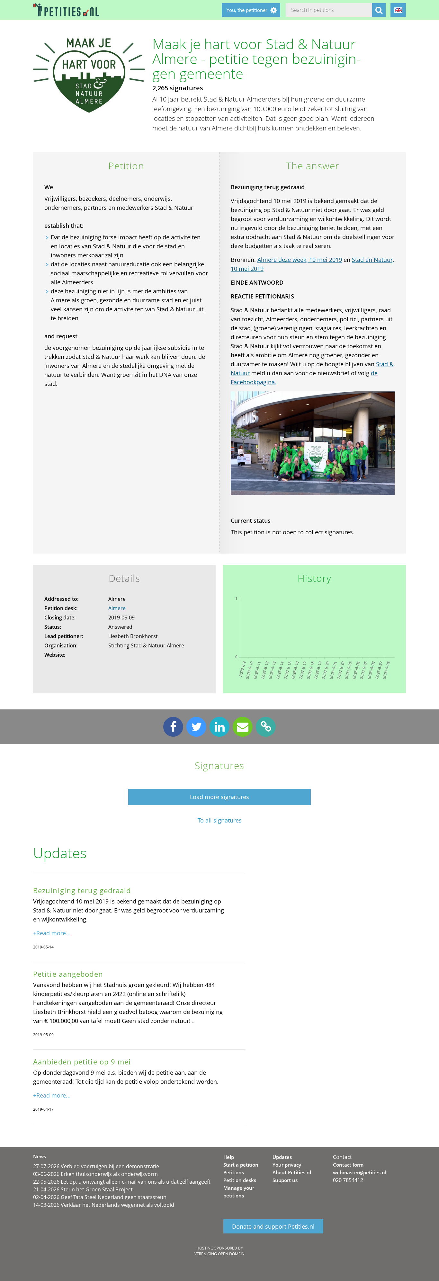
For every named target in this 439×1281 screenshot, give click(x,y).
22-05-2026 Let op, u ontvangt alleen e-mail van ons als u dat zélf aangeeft (122, 1181)
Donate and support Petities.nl (273, 1226)
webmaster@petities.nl (359, 1172)
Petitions (233, 1172)
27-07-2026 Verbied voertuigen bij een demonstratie (96, 1166)
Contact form (348, 1164)
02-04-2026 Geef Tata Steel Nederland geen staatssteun (99, 1197)
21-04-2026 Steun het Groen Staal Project (83, 1189)
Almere (117, 608)
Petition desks (239, 1180)
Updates (282, 1157)
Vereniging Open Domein (219, 1254)
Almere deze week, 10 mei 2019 (299, 259)
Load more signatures (219, 797)
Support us (285, 1180)
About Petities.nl (292, 1172)
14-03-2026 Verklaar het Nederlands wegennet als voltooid (103, 1204)
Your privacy (287, 1164)
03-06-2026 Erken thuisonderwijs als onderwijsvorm (95, 1174)
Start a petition (240, 1164)
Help (228, 1157)
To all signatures (220, 820)
